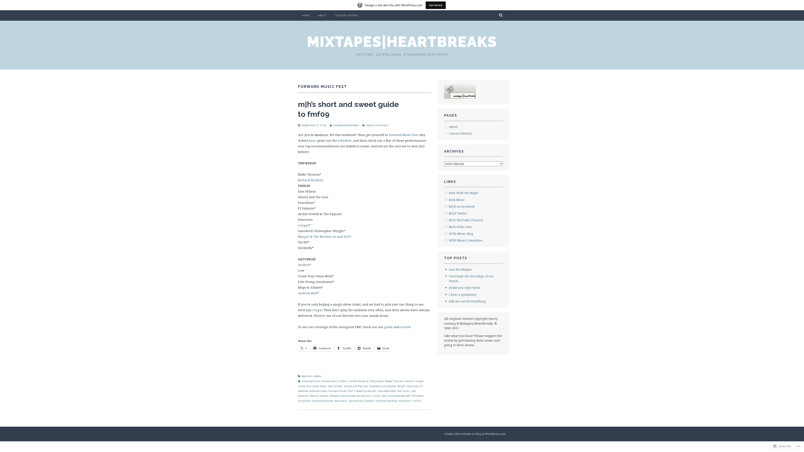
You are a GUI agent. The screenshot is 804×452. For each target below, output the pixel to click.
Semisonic (340, 400)
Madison (303, 395)
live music (403, 391)
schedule (344, 140)
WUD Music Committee (465, 240)
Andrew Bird (307, 293)
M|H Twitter (458, 213)
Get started (435, 5)
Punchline (304, 400)
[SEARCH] (501, 15)
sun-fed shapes (460, 269)
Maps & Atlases (319, 395)
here (312, 140)
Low (413, 391)
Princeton (418, 395)
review (405, 327)
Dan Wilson (335, 386)
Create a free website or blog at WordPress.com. (475, 434)
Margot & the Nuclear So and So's (350, 395)
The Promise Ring (386, 400)
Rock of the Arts (460, 227)
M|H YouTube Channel (466, 220)
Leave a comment (377, 125)
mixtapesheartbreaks (346, 125)
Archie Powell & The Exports (366, 381)
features (307, 376)
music (376, 395)
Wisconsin (404, 400)
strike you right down (465, 288)
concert (409, 381)
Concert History (346, 15)
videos (317, 376)
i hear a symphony (462, 295)
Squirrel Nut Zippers (361, 400)
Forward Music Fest (403, 135)
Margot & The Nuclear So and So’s (323, 236)
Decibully (413, 386)
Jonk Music (457, 200)
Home (305, 15)
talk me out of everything (467, 301)
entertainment (318, 391)
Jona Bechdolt (387, 391)
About (322, 15)
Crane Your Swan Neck (312, 386)
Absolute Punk (311, 381)
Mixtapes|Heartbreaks (402, 41)
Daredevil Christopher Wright (387, 386)
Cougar (303, 225)
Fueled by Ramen (365, 391)
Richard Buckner (310, 180)
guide (388, 327)
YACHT (417, 400)
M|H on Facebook (461, 206)
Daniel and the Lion (356, 386)
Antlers (303, 265)
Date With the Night (463, 193)
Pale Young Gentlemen (395, 395)
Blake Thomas (394, 381)
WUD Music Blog (461, 234)
